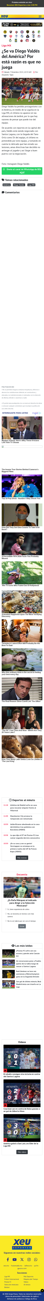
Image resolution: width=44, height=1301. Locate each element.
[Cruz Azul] (22, 32)
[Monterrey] (5, 36)
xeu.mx (6, 1265)
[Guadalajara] (33, 32)
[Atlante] (10, 32)
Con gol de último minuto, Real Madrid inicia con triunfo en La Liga (28, 984)
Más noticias (22, 858)
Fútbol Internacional (11, 1279)
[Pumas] (27, 36)
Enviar (22, 926)
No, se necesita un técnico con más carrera (20, 915)
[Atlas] (16, 32)
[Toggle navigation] (40, 17)
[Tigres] (16, 41)
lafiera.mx (28, 1265)
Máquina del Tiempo (31, 1279)
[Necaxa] (10, 36)
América (6, 185)
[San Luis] (39, 36)
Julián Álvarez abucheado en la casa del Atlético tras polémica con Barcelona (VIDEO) (24, 827)
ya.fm (36, 1265)
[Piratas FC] (33, 41)
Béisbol (6, 1287)
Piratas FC (7, 1282)
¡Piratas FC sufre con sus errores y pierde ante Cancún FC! (28, 953)
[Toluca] (27, 41)
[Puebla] (22, 36)
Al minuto (27, 1285)
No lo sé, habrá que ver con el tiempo (21, 921)
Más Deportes (28, 1276)
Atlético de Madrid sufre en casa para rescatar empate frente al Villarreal (23, 808)
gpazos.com (22, 1268)
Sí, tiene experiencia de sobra (18, 909)
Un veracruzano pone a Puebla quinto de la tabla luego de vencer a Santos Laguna (28, 963)
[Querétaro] (33, 36)
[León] (39, 32)
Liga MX (31, 185)
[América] (5, 32)
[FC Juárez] (27, 32)
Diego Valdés (19, 185)
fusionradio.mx (16, 1265)
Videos (26, 1282)
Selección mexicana (11, 1285)
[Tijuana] (21, 41)
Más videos (22, 1152)
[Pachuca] (16, 36)
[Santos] (10, 41)
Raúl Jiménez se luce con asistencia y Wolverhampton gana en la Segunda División (27, 974)
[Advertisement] (22, 291)
